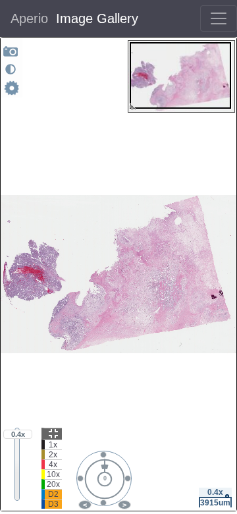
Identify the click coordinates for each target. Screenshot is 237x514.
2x (53, 454)
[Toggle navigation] (218, 18)
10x (53, 474)
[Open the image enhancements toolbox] (10, 69)
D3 (53, 504)
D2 (53, 494)
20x (53, 484)
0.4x (18, 434)
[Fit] (51, 434)
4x (53, 464)
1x (53, 444)
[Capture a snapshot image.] (11, 51)
